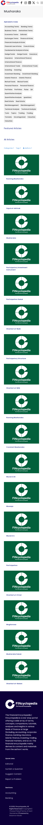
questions (27, 97)
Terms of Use (26, 811)
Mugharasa (11, 624)
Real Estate (9, 101)
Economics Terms (11, 34)
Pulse (26, 89)
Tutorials (8, 117)
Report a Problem (13, 779)
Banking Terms (26, 27)
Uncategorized (19, 117)
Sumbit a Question (14, 769)
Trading (21, 113)
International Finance (23, 58)
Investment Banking (12, 74)
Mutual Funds (10, 82)
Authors (28, 148)
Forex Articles (29, 46)
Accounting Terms (12, 27)
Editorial (23, 34)
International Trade (12, 66)
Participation (11, 565)
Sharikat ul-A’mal (14, 595)
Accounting (10, 793)
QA (31, 89)
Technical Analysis (12, 109)
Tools (7, 113)
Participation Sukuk (14, 299)
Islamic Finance (11, 78)
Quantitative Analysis (13, 93)
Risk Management (12, 105)
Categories (8, 148)
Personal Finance (11, 86)
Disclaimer (14, 813)
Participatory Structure (16, 358)
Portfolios (8, 89)
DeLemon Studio (15, 815)
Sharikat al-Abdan (14, 683)
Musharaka (11, 238)
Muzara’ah (11, 477)
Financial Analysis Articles (15, 42)
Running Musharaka (14, 179)
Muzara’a (10, 536)
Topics (13, 113)
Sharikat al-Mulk (13, 329)
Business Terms (11, 31)
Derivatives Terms (25, 31)
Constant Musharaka (15, 447)
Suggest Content (13, 774)
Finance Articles (26, 38)
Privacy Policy (15, 811)
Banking (9, 798)
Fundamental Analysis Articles (16, 50)
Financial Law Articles (13, 46)
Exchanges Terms (11, 38)
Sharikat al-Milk (13, 388)
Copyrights (27, 809)
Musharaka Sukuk (14, 654)
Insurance (33, 54)
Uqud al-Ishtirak (13, 208)
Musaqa (9, 506)
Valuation (31, 117)
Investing (8, 70)
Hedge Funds (10, 54)
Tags (18, 148)
